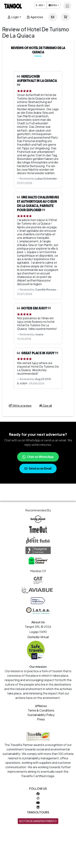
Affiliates (41, 706)
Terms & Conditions (41, 710)
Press (41, 719)
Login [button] (15, 17)
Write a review (22, 405)
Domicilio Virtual (38, 637)
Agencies (36, 17)
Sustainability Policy (41, 715)
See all (47, 405)
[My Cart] (65, 17)
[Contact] (52, 17)
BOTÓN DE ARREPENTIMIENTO (38, 821)
